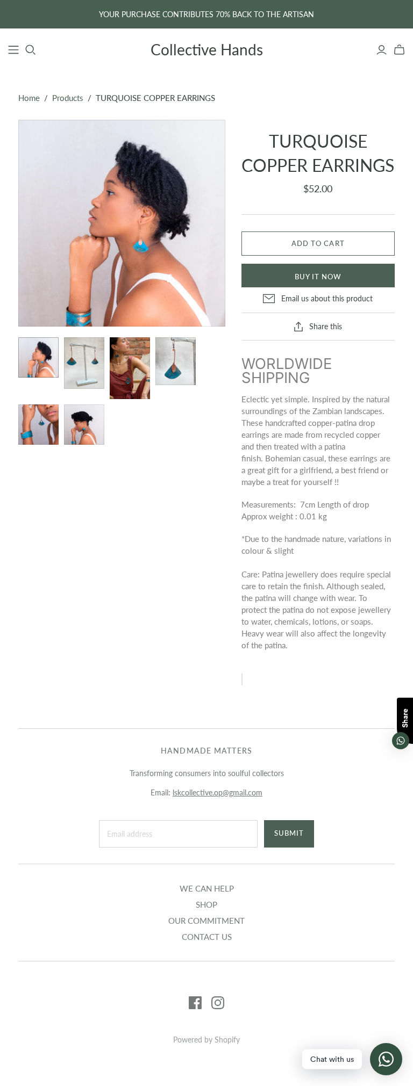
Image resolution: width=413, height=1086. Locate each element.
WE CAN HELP (207, 888)
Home (29, 98)
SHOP (206, 904)
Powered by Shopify (206, 1039)
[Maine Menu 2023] (13, 50)
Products (67, 98)
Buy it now (318, 276)
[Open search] (30, 50)
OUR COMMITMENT (206, 920)
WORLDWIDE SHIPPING (286, 370)
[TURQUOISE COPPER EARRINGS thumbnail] (38, 357)
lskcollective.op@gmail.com (217, 792)
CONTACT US (207, 937)
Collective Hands (207, 49)
